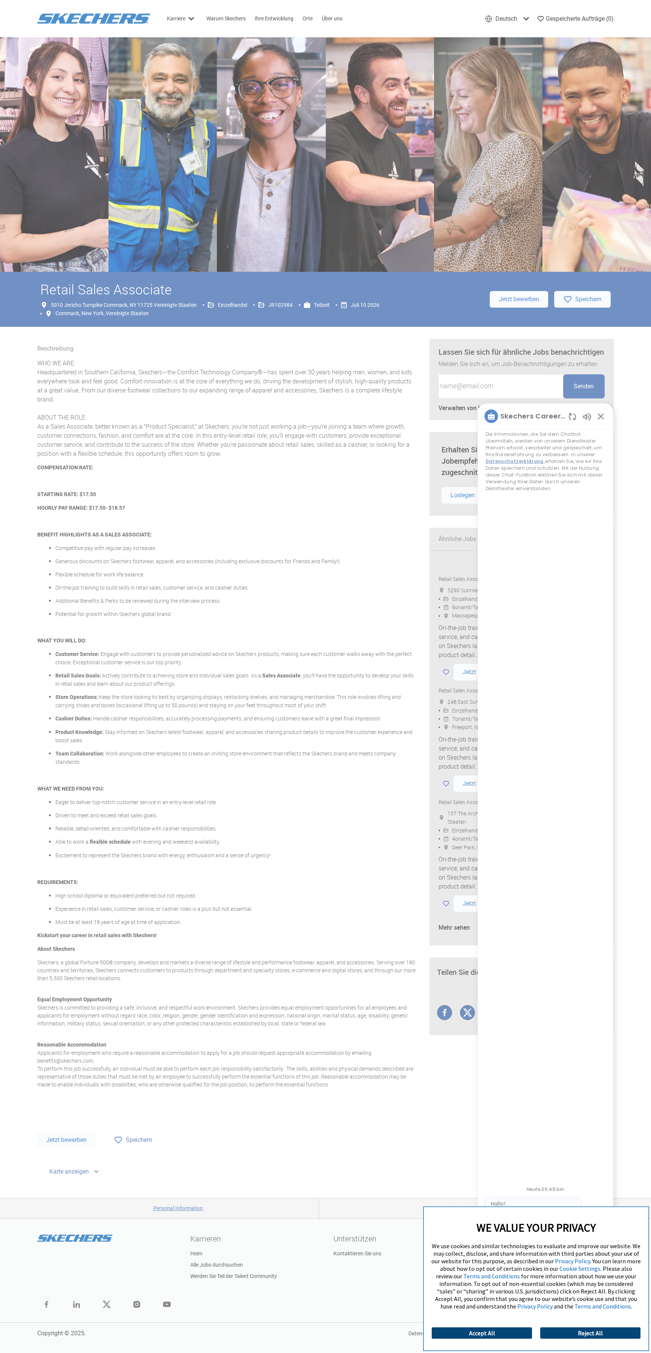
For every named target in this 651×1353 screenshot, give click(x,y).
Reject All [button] (590, 1333)
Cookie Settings (580, 1268)
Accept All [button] (482, 1333)
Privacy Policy (572, 1261)
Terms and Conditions (491, 1276)
